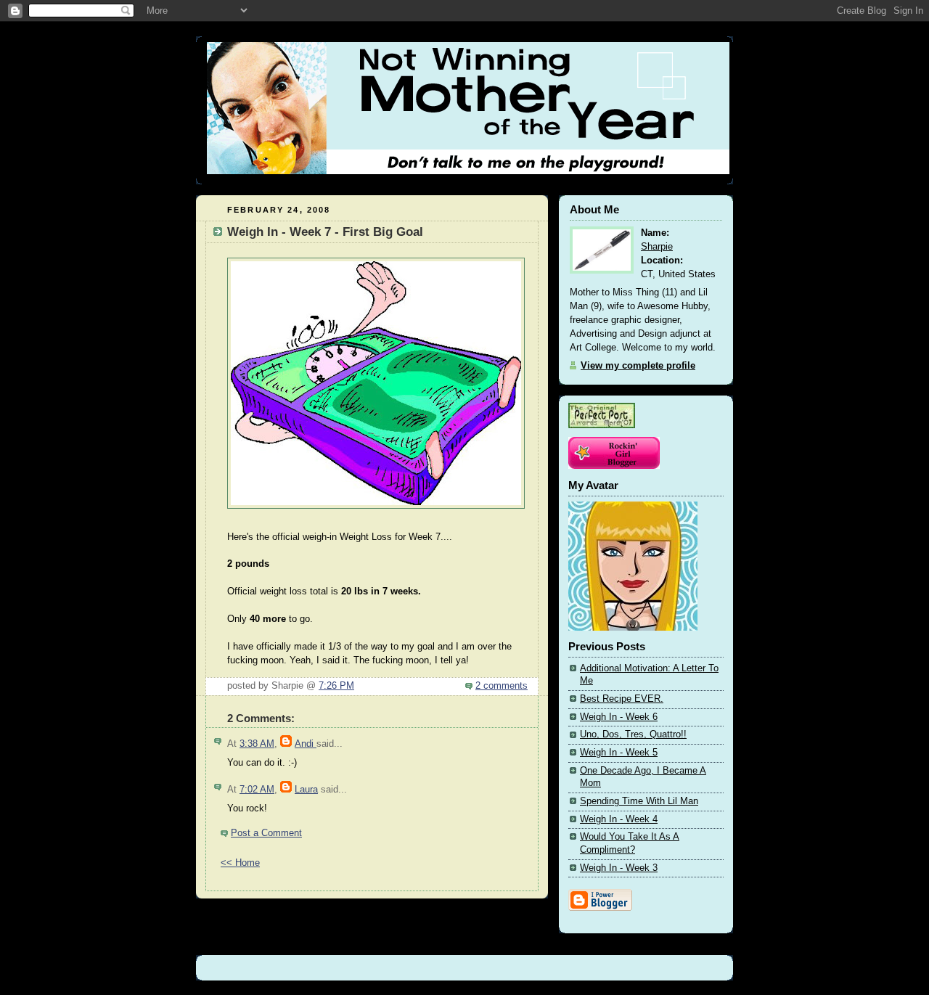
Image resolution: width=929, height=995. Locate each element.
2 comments (501, 686)
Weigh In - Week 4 (619, 819)
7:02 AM (257, 790)
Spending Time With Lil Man (639, 801)
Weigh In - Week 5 (619, 753)
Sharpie (657, 247)
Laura (306, 790)
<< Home (240, 863)
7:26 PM (336, 686)
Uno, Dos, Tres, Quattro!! (633, 734)
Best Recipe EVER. (621, 699)
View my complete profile (638, 366)
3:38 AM (257, 744)
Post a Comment (266, 833)
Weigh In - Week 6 (619, 717)
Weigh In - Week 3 (619, 868)
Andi (305, 744)
